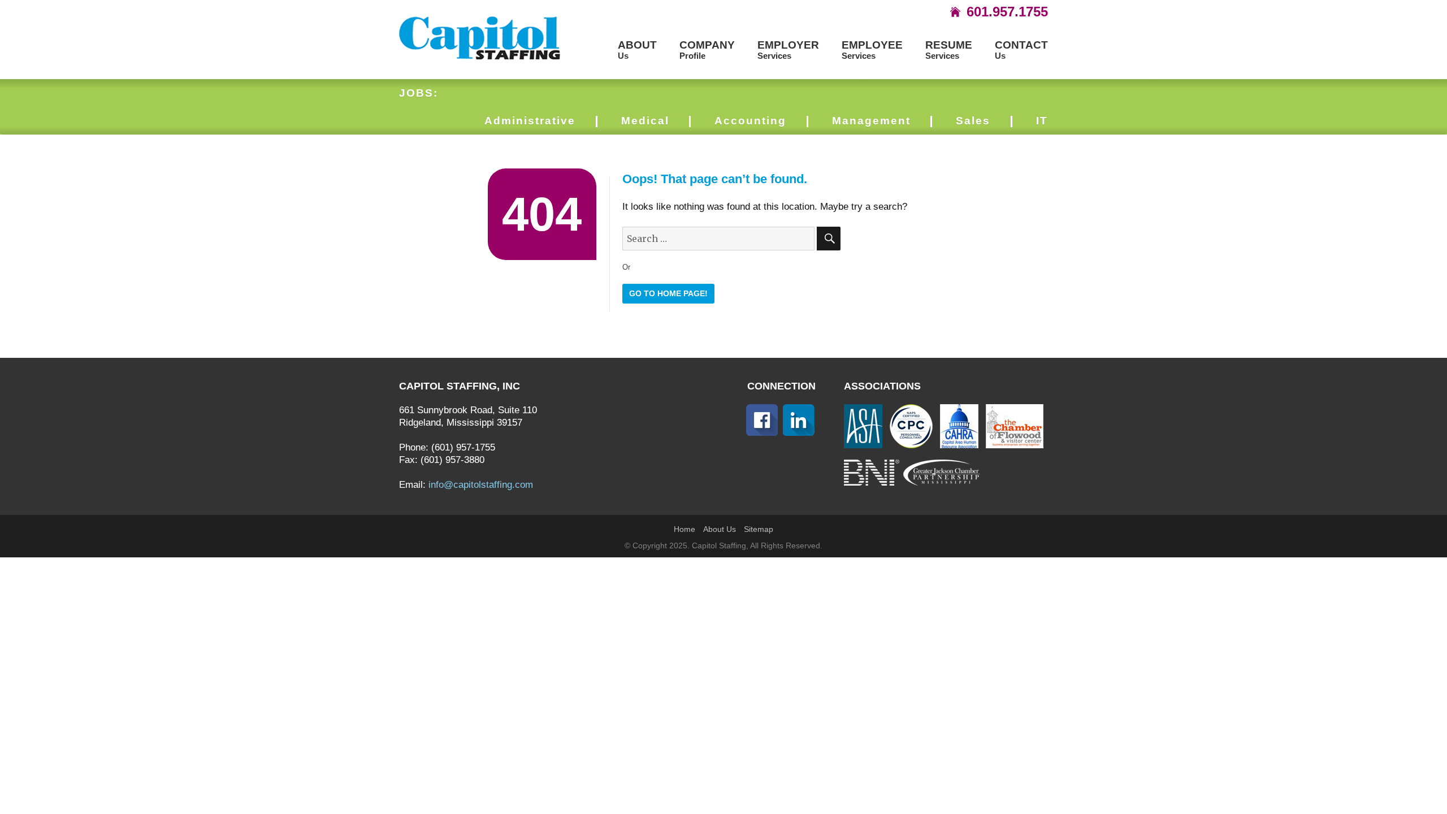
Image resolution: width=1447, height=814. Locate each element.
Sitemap (758, 529)
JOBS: (418, 93)
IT (1042, 121)
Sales (973, 121)
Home (684, 529)
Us (637, 50)
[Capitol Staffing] (480, 37)
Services (788, 50)
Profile (707, 50)
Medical (645, 121)
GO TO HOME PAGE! (668, 293)
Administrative (529, 121)
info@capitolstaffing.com (480, 484)
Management (871, 121)
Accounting (750, 121)
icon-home (955, 12)
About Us (719, 529)
